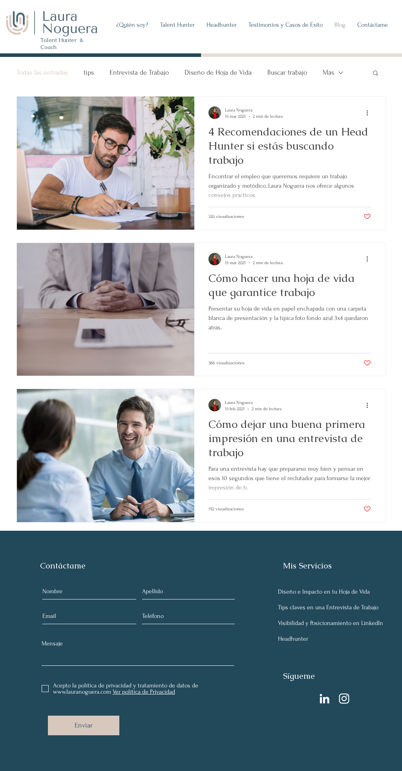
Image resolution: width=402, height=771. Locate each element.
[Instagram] (344, 698)
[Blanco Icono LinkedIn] (324, 698)
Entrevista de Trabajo (139, 72)
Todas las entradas (42, 72)
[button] (177, 25)
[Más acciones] (370, 112)
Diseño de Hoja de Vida (218, 72)
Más (328, 72)
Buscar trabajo (287, 72)
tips (89, 72)
